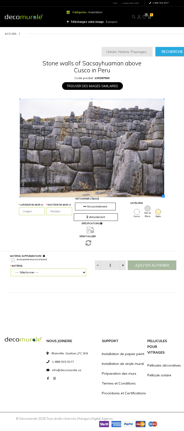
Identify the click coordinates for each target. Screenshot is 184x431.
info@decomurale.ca (66, 370)
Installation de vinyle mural (123, 364)
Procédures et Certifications (124, 393)
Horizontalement (96, 206)
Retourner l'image (87, 198)
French (115, 3)
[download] (90, 230)
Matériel (17, 265)
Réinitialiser (88, 236)
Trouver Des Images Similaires (92, 86)
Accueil (11, 33)
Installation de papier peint (123, 354)
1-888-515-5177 (160, 3)
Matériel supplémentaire (25, 256)
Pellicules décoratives (164, 365)
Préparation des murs (119, 373)
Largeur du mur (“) (31, 204)
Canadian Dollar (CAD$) (130, 3)
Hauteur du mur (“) (59, 204)
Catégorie (136, 203)
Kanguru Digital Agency (95, 418)
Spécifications (90, 223)
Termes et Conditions (119, 383)
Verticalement (96, 217)
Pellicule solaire (159, 375)
